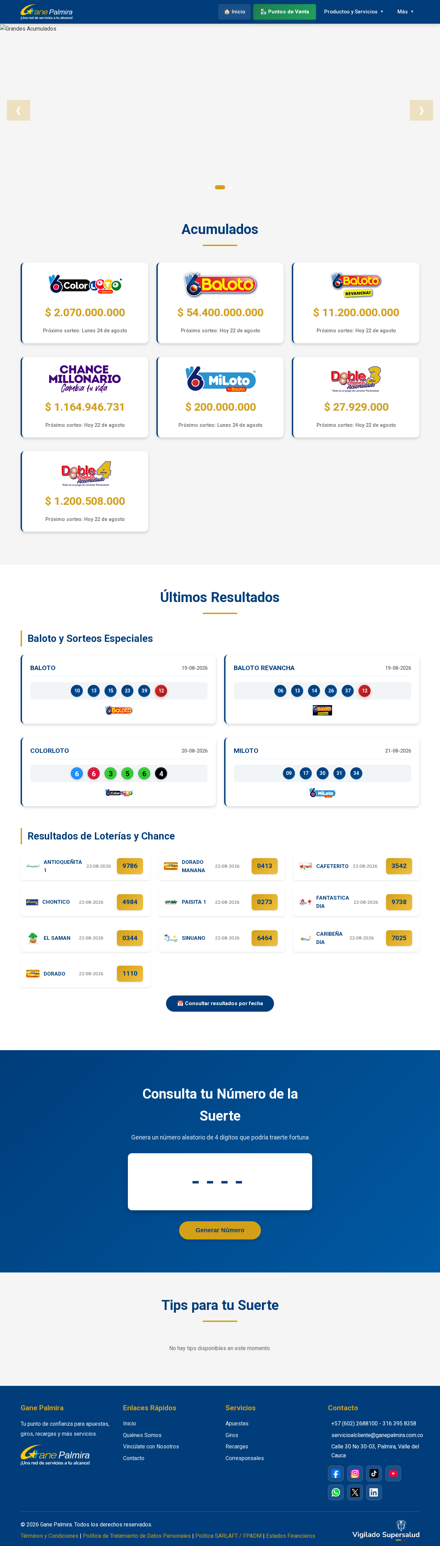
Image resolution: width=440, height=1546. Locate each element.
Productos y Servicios (350, 12)
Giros (232, 1435)
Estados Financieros (290, 1536)
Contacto (133, 1458)
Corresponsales (245, 1458)
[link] (220, 110)
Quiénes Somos (142, 1435)
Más (402, 12)
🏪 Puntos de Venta (284, 12)
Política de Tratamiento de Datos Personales (137, 1536)
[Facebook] (336, 1473)
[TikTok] (374, 1473)
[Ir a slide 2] (220, 187)
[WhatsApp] (336, 1492)
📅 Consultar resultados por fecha (220, 1003)
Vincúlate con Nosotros (151, 1446)
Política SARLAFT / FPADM (228, 1536)
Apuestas (237, 1423)
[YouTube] (393, 1473)
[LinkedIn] (374, 1492)
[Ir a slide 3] (231, 187)
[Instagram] (355, 1473)
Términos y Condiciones (49, 1536)
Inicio (129, 1423)
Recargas (237, 1446)
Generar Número (220, 1230)
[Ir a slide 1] (209, 187)
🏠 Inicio (234, 12)
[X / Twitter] (355, 1492)
